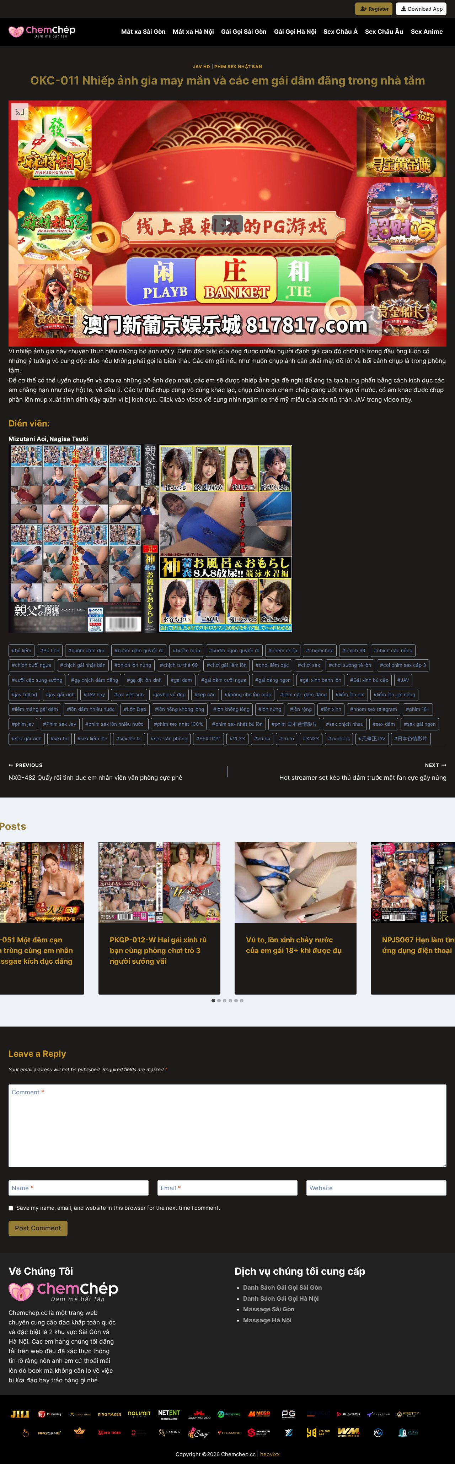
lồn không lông (231, 709)
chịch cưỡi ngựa (31, 665)
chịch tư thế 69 (179, 665)
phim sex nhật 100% (178, 724)
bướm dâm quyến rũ (139, 650)
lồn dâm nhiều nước (91, 709)
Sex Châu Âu (384, 31)
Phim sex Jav (59, 724)
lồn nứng (269, 709)
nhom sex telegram (373, 709)
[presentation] (159, 883)
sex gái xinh (27, 738)
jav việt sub (129, 694)
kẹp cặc (205, 694)
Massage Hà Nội (267, 1320)
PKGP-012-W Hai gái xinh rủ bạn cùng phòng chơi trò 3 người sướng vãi (158, 950)
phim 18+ (418, 709)
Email (171, 1188)
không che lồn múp (248, 694)
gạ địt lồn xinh (144, 680)
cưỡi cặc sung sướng (37, 680)
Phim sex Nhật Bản (238, 66)
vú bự (262, 738)
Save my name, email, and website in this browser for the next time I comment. (118, 1207)
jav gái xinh (60, 694)
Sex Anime (427, 31)
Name (23, 1188)
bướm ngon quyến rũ (234, 650)
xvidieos (339, 738)
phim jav (23, 724)
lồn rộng (301, 709)
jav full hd (24, 694)
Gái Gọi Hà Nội (295, 31)
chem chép (282, 650)
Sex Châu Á (340, 31)
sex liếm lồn (92, 738)
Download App (425, 9)
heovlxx (270, 1454)
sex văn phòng (169, 738)
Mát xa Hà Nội (193, 31)
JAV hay (94, 694)
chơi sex (309, 665)
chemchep (319, 650)
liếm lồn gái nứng (394, 694)
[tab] (213, 1000)
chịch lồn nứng (132, 665)
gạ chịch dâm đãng (94, 680)
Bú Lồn (49, 650)
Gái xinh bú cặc (369, 680)
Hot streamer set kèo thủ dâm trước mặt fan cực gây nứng (362, 771)
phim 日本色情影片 (294, 724)
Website (321, 1188)
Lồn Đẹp (135, 709)
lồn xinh (331, 709)
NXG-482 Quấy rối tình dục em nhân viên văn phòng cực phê (95, 771)
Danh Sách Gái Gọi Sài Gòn (282, 1287)
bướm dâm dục (87, 650)
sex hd (59, 738)
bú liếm (21, 650)
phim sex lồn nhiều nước (115, 724)
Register (379, 9)
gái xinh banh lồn (320, 680)
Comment (28, 1092)
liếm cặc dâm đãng (303, 694)
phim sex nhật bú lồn (237, 724)
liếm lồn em (350, 694)
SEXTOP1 (208, 738)
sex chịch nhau (345, 724)
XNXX (311, 738)
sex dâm (384, 724)
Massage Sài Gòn (269, 1309)
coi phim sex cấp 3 (403, 665)
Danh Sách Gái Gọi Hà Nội (281, 1298)
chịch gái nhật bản (83, 665)
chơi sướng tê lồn (350, 665)
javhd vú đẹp (169, 694)
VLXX (237, 738)
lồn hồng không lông (179, 709)
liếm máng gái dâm (35, 709)
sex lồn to (128, 738)
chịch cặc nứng (393, 650)
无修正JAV (372, 738)
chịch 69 (353, 650)
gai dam (181, 680)
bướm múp (186, 650)
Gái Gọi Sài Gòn (244, 31)
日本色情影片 (410, 738)
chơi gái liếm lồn (227, 665)
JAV (403, 680)
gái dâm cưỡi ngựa (223, 680)
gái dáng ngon (273, 680)
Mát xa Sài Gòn (143, 31)
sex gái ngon (420, 724)
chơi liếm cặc (272, 665)
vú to (286, 738)
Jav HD (201, 66)
